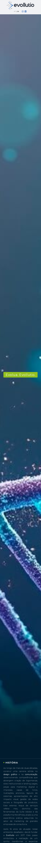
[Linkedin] (25, 11)
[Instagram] (22, 11)
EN (18, 11)
